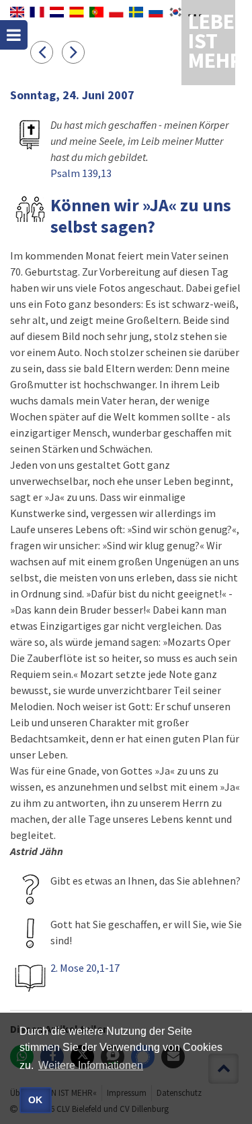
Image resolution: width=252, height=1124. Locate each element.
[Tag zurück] (46, 51)
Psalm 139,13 (81, 173)
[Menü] (14, 35)
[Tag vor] (76, 51)
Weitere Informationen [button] (90, 1065)
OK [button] (35, 1099)
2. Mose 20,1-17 (85, 967)
